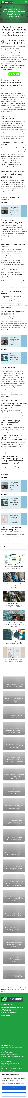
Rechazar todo (14, 1095)
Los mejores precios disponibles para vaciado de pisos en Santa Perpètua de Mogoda (11, 1065)
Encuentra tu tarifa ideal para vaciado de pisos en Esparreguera (12, 1069)
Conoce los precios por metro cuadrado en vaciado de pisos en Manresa (12, 1057)
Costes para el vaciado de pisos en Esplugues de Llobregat (10, 1051)
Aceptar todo (14, 1087)
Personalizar (14, 1091)
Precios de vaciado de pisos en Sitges (11, 1054)
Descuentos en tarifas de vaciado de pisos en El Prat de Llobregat (12, 1060)
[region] (14, 1085)
